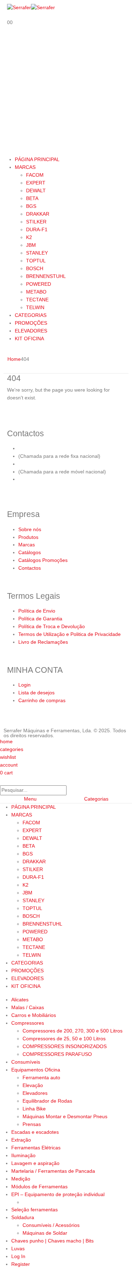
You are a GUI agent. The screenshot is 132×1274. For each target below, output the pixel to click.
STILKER (36, 221)
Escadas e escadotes (35, 1132)
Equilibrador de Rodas (47, 1101)
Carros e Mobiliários (33, 1015)
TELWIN (35, 307)
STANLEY (37, 253)
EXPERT (35, 183)
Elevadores (35, 1093)
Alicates (20, 999)
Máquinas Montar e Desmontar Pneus (65, 1116)
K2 (29, 237)
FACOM (35, 175)
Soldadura (22, 1217)
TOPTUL (36, 260)
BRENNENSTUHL (46, 276)
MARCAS (25, 167)
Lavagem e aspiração (35, 1163)
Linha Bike (34, 1108)
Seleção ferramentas (34, 1209)
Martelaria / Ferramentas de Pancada (53, 1171)
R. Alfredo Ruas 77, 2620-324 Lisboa (59, 479)
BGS (31, 206)
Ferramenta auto (41, 1077)
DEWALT (36, 190)
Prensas (32, 1124)
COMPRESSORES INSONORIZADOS (65, 1046)
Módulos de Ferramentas (39, 1186)
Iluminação (23, 1155)
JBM (31, 245)
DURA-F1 (37, 229)
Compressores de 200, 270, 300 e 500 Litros (72, 1031)
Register (20, 1264)
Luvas (18, 1248)
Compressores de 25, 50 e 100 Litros (64, 1038)
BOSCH (34, 268)
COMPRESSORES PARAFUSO (57, 1054)
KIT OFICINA (29, 338)
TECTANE (37, 299)
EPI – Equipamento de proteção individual (58, 1194)
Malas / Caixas (27, 1007)
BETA (32, 198)
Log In (18, 1256)
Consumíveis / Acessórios (51, 1225)
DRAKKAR (37, 214)
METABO (36, 292)
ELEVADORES (31, 331)
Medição (20, 1179)
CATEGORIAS (30, 315)
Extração (21, 1140)
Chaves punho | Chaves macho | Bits (52, 1241)
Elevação (33, 1085)
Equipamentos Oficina (35, 1070)
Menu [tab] (30, 799)
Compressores (27, 1023)
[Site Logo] (31, 7)
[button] (4, 781)
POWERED (38, 284)
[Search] (70, 790)
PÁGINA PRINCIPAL (37, 159)
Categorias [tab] (96, 799)
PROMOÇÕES (31, 323)
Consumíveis (25, 1062)
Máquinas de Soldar (45, 1233)
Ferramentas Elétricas (36, 1147)
